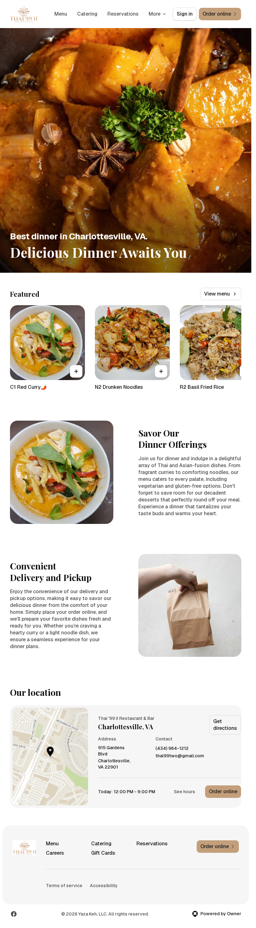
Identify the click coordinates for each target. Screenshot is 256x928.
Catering (87, 14)
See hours (184, 791)
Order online (223, 791)
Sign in (185, 14)
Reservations (123, 14)
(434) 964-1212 (172, 748)
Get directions (225, 724)
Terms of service (64, 885)
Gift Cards (103, 853)
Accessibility (104, 885)
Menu (60, 14)
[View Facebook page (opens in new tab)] (13, 914)
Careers (55, 853)
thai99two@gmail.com (179, 756)
